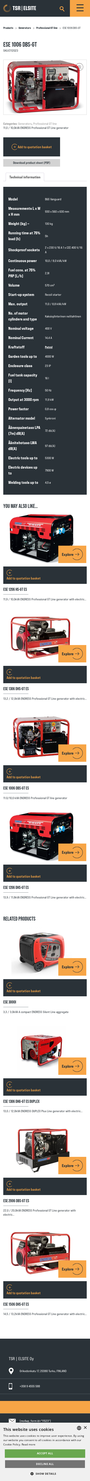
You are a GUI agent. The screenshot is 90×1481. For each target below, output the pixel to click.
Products (8, 28)
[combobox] (79, 1428)
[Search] (62, 8)
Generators (25, 28)
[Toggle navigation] (80, 8)
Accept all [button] (45, 1453)
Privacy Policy (20, 1411)
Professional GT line (46, 28)
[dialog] (45, 1452)
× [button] (85, 1427)
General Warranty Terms (26, 1407)
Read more (29, 1444)
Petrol (48, 347)
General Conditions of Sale (28, 1403)
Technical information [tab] (24, 177)
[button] (79, 67)
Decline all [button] (45, 1464)
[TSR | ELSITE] (26, 8)
